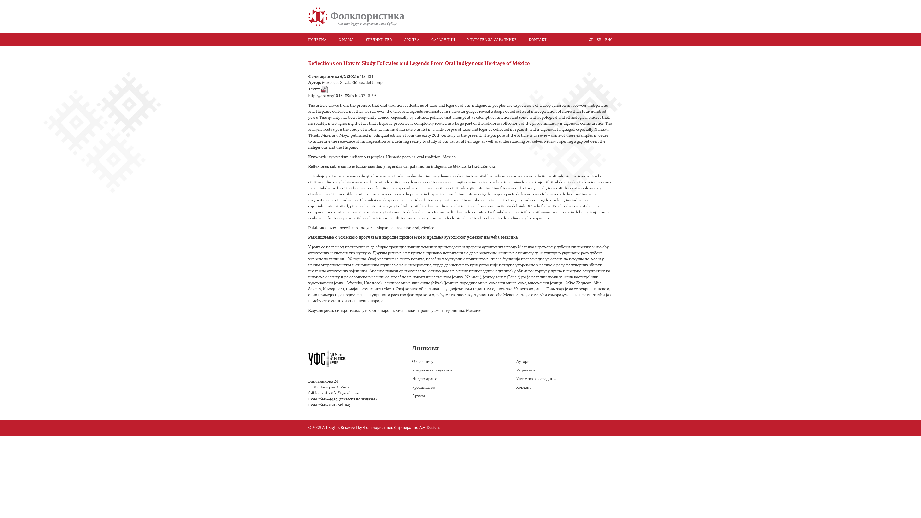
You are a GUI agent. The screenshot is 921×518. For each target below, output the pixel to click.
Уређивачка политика (432, 370)
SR (599, 39)
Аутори (523, 362)
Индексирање (424, 379)
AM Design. (429, 428)
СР (591, 39)
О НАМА (346, 39)
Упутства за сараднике (492, 39)
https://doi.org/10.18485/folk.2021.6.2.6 (342, 96)
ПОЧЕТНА (317, 39)
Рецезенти (525, 370)
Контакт (538, 39)
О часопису (422, 362)
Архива (411, 39)
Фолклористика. (378, 428)
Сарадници (443, 39)
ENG (609, 39)
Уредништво (379, 39)
